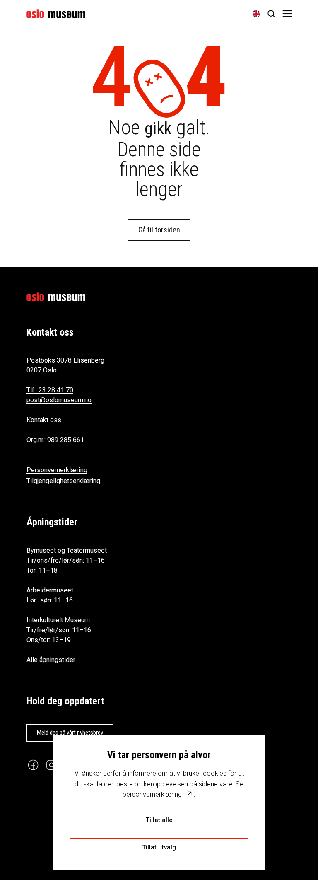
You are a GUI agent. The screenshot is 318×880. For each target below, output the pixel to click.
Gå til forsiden (159, 229)
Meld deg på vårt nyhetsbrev (70, 732)
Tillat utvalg (159, 847)
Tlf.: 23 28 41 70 (49, 390)
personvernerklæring (152, 794)
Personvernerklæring (56, 470)
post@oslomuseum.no (59, 400)
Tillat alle (159, 820)
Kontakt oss (43, 420)
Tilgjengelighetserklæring (63, 481)
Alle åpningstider (50, 660)
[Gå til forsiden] (55, 13)
